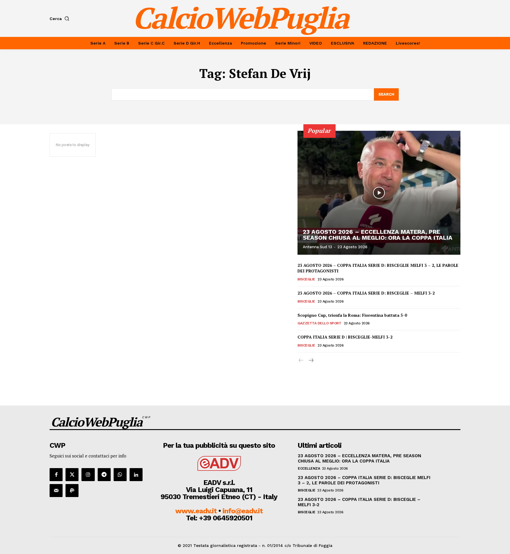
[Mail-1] (56, 490)
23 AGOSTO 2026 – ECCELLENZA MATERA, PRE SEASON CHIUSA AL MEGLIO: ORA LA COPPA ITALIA (377, 234)
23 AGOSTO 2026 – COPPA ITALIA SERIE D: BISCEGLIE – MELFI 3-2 (366, 293)
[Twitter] (72, 474)
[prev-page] (301, 360)
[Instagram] (87, 474)
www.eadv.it (196, 511)
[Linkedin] (136, 474)
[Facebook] (56, 474)
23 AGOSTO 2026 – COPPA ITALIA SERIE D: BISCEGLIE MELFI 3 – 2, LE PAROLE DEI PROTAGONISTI (364, 480)
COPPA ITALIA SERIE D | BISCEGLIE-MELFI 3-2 (345, 337)
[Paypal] (72, 490)
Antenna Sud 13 (317, 247)
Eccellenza (309, 468)
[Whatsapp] (120, 474)
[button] (61, 18)
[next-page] (310, 360)
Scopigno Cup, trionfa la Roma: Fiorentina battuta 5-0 (352, 315)
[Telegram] (104, 474)
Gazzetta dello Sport (319, 323)
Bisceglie (306, 279)
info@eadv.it (243, 511)
